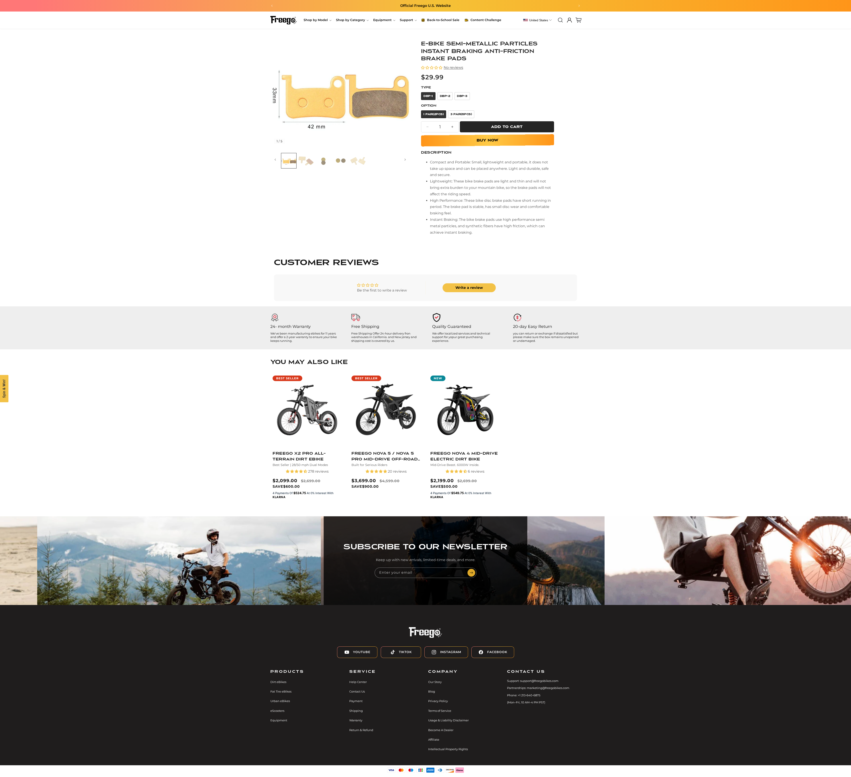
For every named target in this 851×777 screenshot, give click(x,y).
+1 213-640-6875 (529, 695)
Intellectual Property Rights (448, 749)
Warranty (355, 720)
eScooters (277, 710)
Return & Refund (361, 730)
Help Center (358, 682)
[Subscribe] (471, 573)
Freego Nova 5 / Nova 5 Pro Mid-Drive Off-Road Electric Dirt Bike (384, 457)
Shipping (356, 710)
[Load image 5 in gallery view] (323, 160)
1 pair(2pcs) (434, 114)
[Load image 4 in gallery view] (306, 160)
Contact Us (357, 691)
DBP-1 (428, 96)
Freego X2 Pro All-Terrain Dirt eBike (299, 456)
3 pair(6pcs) (461, 114)
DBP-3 (462, 96)
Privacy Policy (438, 701)
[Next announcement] (579, 6)
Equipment (278, 720)
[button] (317, 20)
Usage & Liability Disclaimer (448, 720)
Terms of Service (439, 710)
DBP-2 (445, 96)
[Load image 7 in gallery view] (357, 160)
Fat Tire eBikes (280, 691)
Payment (356, 701)
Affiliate (433, 739)
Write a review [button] (469, 288)
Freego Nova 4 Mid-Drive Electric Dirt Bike (464, 456)
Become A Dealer (440, 730)
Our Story (435, 682)
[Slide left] (275, 161)
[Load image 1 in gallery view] (288, 160)
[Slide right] (405, 161)
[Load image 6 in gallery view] (340, 160)
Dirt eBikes (278, 682)
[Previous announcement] (272, 6)
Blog (431, 691)
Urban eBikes (280, 701)
